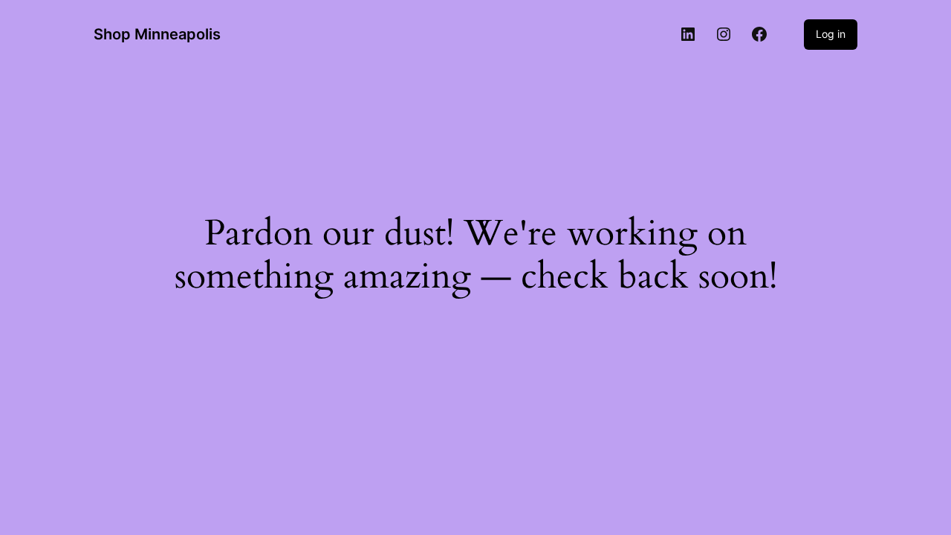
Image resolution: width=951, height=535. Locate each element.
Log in (830, 33)
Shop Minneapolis (157, 34)
